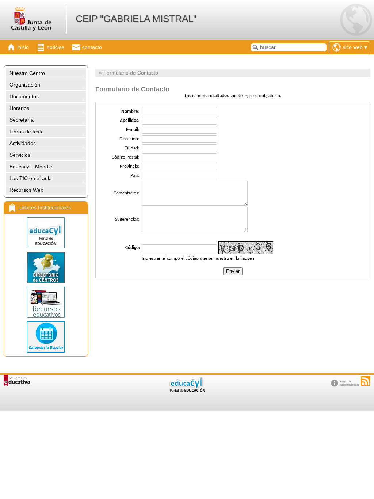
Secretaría (21, 120)
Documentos (24, 96)
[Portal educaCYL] (46, 232)
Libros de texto (26, 131)
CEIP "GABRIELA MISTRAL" (136, 19)
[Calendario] (46, 337)
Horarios (19, 108)
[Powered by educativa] (17, 380)
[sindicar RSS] (365, 381)
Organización (24, 85)
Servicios (19, 155)
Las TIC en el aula (30, 178)
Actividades (22, 143)
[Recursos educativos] (46, 302)
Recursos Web (26, 190)
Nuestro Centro (27, 73)
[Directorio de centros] (46, 267)
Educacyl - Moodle (30, 166)
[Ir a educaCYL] (187, 390)
